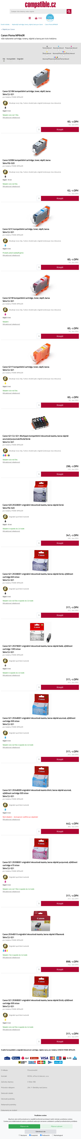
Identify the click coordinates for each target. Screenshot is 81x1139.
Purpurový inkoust (71, 48)
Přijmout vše (24, 1126)
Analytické (34, 1135)
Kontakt (4, 1076)
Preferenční (46, 1135)
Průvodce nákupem (8, 1087)
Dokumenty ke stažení (9, 1110)
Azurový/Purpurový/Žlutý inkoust (64, 53)
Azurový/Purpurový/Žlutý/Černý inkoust (56, 59)
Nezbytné (24, 1135)
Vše (4, 59)
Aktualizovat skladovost (11, 117)
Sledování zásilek (7, 1093)
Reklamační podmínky (8, 1104)
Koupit (60, 129)
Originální (20, 59)
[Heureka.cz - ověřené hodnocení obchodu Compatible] (50, 21)
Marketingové (58, 1135)
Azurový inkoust (58, 48)
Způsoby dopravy (7, 1082)
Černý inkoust (47, 48)
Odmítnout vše (40, 1131)
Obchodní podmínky (8, 1099)
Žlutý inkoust (47, 53)
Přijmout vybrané (56, 1126)
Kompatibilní (11, 59)
